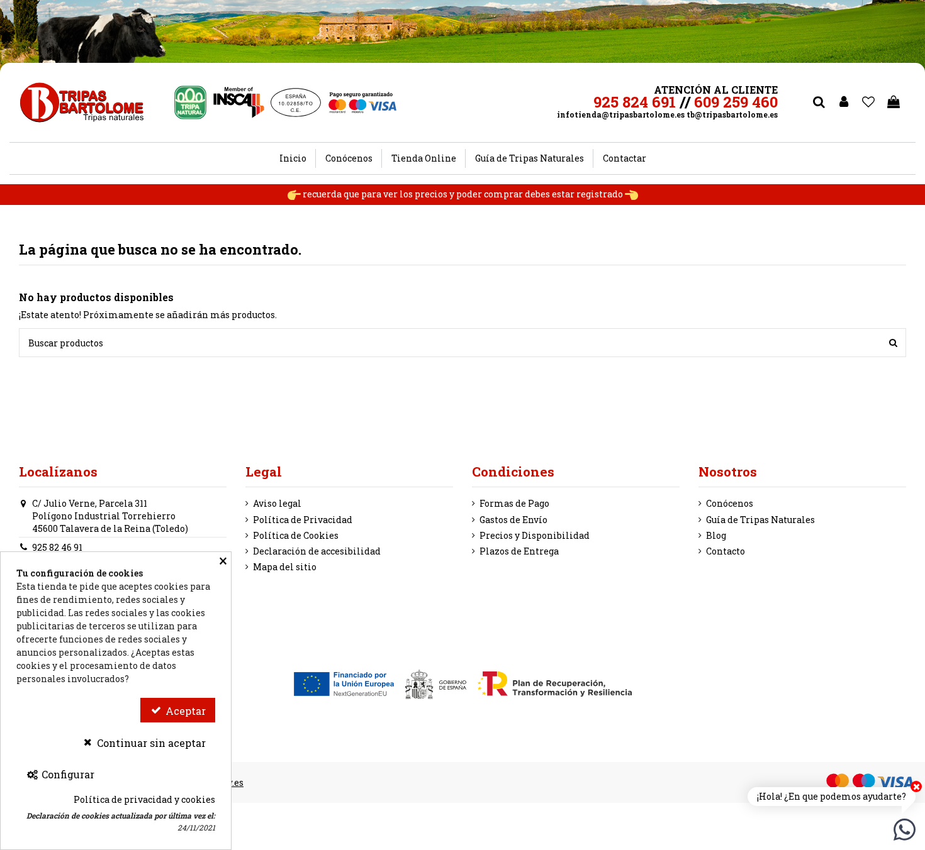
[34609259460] (905, 828)
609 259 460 (736, 102)
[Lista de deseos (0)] (869, 102)
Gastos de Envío (513, 520)
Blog (716, 535)
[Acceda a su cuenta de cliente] (844, 102)
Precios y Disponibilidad (534, 535)
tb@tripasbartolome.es (732, 114)
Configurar (66, 774)
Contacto (725, 551)
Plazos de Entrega (519, 551)
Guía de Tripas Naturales (760, 520)
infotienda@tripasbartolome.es (621, 114)
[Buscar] (818, 102)
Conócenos (729, 503)
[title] (893, 342)
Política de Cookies (296, 535)
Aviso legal (277, 503)
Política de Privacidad (302, 520)
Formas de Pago (514, 503)
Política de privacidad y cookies (144, 799)
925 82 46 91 (57, 547)
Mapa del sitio (285, 567)
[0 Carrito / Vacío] (893, 102)
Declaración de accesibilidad (317, 551)
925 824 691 (634, 102)
